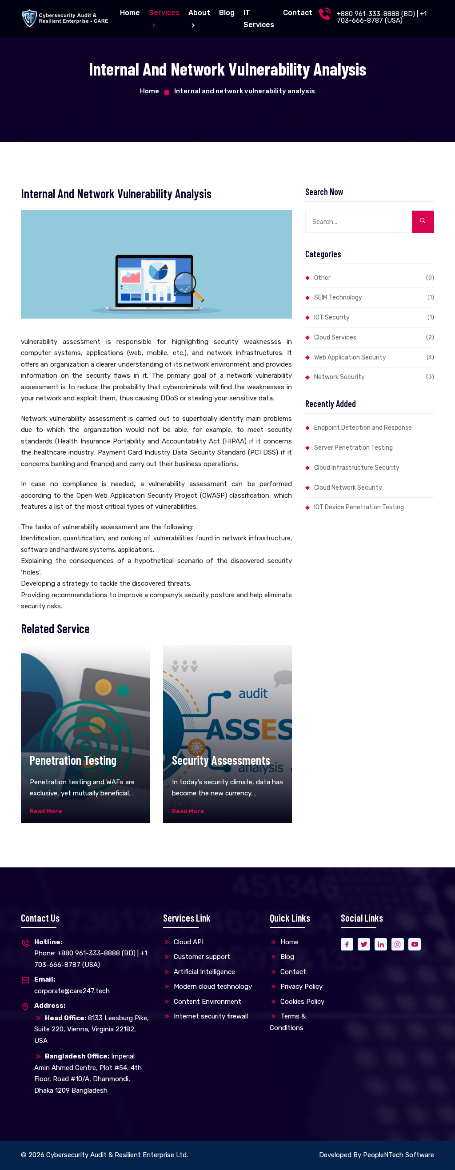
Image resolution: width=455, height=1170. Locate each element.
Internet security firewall (210, 1016)
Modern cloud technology (212, 986)
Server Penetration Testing (353, 447)
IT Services (258, 18)
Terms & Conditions (288, 1022)
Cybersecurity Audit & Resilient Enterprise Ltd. (117, 1155)
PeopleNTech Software (398, 1155)
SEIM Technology (374, 297)
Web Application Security (374, 357)
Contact (297, 12)
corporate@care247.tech (72, 985)
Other (374, 278)
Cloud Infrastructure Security (356, 467)
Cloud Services (374, 337)
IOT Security (374, 317)
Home (130, 12)
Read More (46, 811)
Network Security (374, 377)
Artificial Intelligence (203, 972)
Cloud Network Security (348, 487)
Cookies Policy (301, 1002)
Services (164, 12)
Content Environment (206, 1002)
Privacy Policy (301, 986)
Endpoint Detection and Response (363, 427)
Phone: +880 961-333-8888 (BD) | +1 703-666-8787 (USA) (90, 953)
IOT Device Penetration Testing (359, 507)
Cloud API (188, 942)
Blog (227, 12)
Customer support (201, 957)
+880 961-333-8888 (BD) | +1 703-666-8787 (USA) (382, 17)
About (199, 12)
